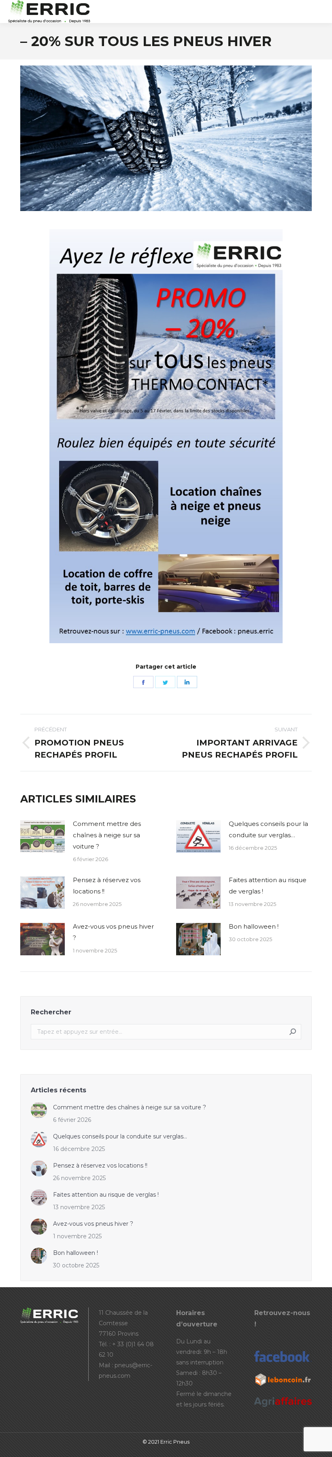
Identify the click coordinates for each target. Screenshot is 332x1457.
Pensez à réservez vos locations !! (106, 885)
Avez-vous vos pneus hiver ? (113, 932)
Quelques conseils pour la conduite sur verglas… (268, 829)
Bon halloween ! (254, 926)
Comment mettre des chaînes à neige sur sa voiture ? (107, 835)
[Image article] (42, 836)
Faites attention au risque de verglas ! (267, 885)
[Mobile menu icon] (319, 12)
